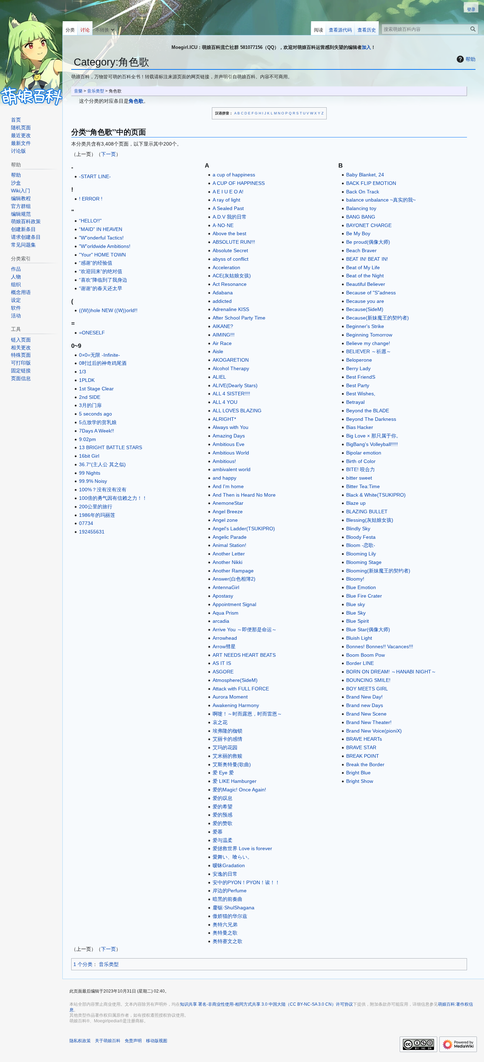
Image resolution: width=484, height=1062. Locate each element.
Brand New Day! (364, 697)
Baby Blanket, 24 (365, 174)
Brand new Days (364, 705)
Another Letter (229, 554)
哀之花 (220, 722)
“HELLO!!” (90, 221)
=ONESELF (92, 332)
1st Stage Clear (96, 388)
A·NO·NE (223, 225)
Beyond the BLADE (367, 410)
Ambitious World (231, 453)
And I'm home (228, 486)
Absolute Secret (230, 250)
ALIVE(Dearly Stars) (235, 385)
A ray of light (226, 200)
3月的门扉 (90, 405)
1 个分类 (82, 964)
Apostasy (223, 596)
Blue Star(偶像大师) (368, 629)
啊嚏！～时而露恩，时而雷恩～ (247, 714)
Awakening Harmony (236, 705)
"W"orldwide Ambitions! (104, 246)
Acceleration (226, 267)
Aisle (218, 351)
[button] (104, 28)
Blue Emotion (361, 587)
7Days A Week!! (96, 431)
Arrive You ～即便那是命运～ (245, 629)
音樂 (78, 91)
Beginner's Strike (365, 326)
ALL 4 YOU (225, 402)
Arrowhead (225, 638)
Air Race (222, 343)
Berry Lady (358, 368)
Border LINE (360, 663)
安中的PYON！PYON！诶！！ (246, 882)
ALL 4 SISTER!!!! (231, 393)
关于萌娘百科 (107, 1040)
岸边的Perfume (230, 890)
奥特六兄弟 (225, 924)
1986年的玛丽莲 (97, 515)
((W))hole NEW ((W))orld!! (108, 310)
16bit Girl (89, 456)
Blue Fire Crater (364, 596)
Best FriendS (360, 377)
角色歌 (136, 101)
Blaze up (356, 503)
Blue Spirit (357, 621)
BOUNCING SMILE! (368, 680)
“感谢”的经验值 (95, 263)
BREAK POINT (362, 756)
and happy (224, 478)
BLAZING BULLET (367, 511)
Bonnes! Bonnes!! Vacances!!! (379, 646)
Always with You (230, 427)
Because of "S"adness (371, 292)
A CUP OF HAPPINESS (239, 183)
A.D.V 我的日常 (230, 217)
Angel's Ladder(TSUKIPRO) (244, 528)
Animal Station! (229, 545)
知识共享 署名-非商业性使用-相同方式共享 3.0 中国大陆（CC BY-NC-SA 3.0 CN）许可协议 (266, 1004)
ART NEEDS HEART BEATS (244, 655)
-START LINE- (95, 176)
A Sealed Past (228, 208)
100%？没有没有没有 (102, 489)
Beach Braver (361, 250)
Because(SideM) (364, 309)
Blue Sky (356, 613)
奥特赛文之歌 (227, 941)
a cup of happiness (234, 174)
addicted (222, 301)
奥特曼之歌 (225, 933)
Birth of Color (361, 461)
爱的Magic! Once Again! (239, 789)
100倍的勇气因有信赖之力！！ (113, 498)
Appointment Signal (234, 604)
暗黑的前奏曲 (227, 899)
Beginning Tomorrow (369, 335)
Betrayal (355, 402)
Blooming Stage (364, 562)
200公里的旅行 (95, 506)
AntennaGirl (226, 587)
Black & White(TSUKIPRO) (376, 495)
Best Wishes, (360, 393)
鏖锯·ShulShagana (233, 907)
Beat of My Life (363, 267)
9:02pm (87, 439)
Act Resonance (230, 284)
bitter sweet (359, 478)
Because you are (365, 301)
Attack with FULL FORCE (241, 688)
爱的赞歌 (222, 823)
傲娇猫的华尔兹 (230, 916)
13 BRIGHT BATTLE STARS (110, 447)
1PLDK (87, 380)
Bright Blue (358, 772)
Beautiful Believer (365, 284)
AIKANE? (223, 326)
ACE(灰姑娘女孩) (232, 275)
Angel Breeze (228, 511)
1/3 (82, 371)
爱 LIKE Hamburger (235, 781)
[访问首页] (31, 53)
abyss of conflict (230, 259)
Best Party (357, 385)
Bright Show (359, 781)
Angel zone (225, 520)
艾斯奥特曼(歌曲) (232, 764)
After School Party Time (239, 318)
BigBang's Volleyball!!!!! (372, 444)
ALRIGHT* (224, 419)
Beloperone (359, 360)
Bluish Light (359, 638)
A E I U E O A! (228, 191)
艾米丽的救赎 (227, 756)
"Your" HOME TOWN (102, 255)
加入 (366, 47)
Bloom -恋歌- (360, 545)
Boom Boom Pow (365, 655)
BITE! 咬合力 (360, 469)
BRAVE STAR (361, 747)
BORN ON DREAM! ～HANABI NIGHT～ (391, 671)
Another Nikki (227, 562)
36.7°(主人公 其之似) (102, 464)
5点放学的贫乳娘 (98, 422)
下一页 (108, 154)
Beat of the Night (365, 275)
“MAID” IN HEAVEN (100, 229)
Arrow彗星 (224, 646)
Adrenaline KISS (231, 309)
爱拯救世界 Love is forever (242, 848)
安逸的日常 (225, 874)
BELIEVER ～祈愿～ (368, 351)
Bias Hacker (359, 427)
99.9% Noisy (93, 481)
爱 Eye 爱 (223, 772)
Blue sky (355, 604)
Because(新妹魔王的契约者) (377, 318)
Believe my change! (368, 343)
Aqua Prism (225, 613)
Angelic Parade (230, 537)
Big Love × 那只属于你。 (373, 436)
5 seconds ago (95, 414)
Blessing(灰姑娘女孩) (369, 520)
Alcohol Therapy (231, 368)
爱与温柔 (222, 840)
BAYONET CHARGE (369, 225)
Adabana (223, 292)
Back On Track (362, 191)
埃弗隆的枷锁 (227, 731)
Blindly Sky (358, 528)
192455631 (92, 532)
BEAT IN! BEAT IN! (367, 259)
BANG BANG (360, 217)
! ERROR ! (90, 199)
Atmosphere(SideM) (235, 680)
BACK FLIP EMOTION (371, 183)
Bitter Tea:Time (363, 486)
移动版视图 (156, 1040)
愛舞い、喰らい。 (232, 857)
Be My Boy (358, 233)
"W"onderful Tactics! (101, 238)
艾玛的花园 (225, 747)
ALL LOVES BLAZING (237, 410)
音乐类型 (95, 91)
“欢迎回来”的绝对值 (100, 271)
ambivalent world (232, 469)
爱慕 (218, 832)
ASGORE (223, 671)
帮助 (470, 59)
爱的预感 (222, 815)
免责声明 (133, 1040)
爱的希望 (222, 806)
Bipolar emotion (363, 453)
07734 (86, 523)
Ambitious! (224, 461)
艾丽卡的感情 (227, 739)
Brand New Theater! (369, 722)
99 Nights (89, 473)
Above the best (229, 233)
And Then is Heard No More (244, 495)
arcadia (221, 621)
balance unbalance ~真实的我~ (381, 200)
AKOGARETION (231, 360)
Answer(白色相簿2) (234, 579)
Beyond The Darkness (371, 419)
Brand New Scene (366, 714)
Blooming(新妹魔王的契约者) (378, 571)
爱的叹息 (222, 798)
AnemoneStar (228, 503)
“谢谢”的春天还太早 (100, 288)
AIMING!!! (224, 335)
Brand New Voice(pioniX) (374, 731)
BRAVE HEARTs (364, 739)
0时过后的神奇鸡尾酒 (102, 363)
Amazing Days (229, 436)
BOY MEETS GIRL (367, 688)
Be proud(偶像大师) (368, 242)
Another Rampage (233, 571)
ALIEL (219, 377)
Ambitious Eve (228, 444)
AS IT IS (222, 663)
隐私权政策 (80, 1040)
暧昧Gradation (229, 865)
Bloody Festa (361, 537)
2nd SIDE (89, 397)
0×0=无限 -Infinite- (99, 355)
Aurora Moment (230, 697)
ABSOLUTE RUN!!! (234, 242)
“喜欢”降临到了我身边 (103, 280)
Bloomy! (355, 579)
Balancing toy (361, 208)
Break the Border (365, 764)
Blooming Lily (361, 554)
